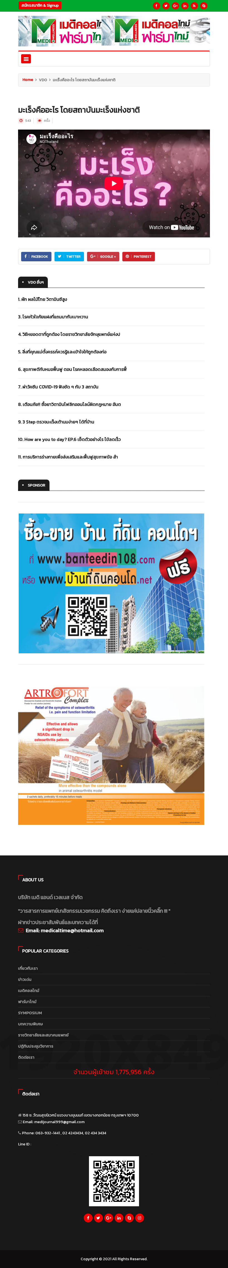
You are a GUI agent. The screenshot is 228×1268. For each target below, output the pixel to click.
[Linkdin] (185, 5)
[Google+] (175, 5)
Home (28, 80)
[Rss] (194, 5)
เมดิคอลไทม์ (28, 990)
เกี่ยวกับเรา (28, 968)
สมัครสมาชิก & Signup (40, 5)
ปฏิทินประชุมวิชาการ (35, 1046)
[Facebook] (156, 5)
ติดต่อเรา (26, 1057)
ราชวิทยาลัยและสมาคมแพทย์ (43, 1035)
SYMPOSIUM (30, 1012)
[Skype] (203, 5)
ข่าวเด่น (24, 979)
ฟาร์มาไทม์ (27, 1001)
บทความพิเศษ (30, 1024)
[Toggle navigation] (26, 58)
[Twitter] (166, 5)
